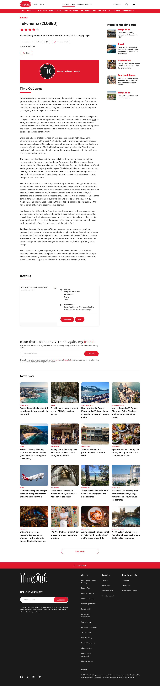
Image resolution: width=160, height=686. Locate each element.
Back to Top (82, 565)
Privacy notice (86, 609)
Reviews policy (86, 638)
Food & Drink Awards (71, 11)
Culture (51, 11)
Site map (84, 670)
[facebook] (21, 677)
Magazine (125, 580)
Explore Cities (68, 5)
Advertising (106, 586)
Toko (94, 120)
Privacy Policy (67, 360)
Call (79, 319)
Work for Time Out (87, 599)
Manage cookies (87, 661)
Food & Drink (42, 11)
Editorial (105, 580)
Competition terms (88, 643)
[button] (54, 287)
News (22, 11)
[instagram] (33, 677)
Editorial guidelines (88, 604)
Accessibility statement (89, 627)
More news (80, 551)
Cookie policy (86, 622)
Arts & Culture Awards (88, 11)
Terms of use (86, 633)
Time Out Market (108, 596)
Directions (67, 319)
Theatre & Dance (128, 11)
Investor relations (87, 593)
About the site (86, 648)
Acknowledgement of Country (89, 582)
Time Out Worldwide (129, 591)
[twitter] (27, 677)
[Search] (126, 4)
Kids (110, 11)
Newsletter (126, 586)
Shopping (117, 11)
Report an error (107, 591)
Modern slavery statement (86, 655)
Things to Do (31, 11)
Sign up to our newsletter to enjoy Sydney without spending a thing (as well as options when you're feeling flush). (59, 347)
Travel (59, 11)
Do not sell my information (86, 616)
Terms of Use (56, 360)
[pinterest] (39, 677)
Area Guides (102, 11)
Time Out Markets (84, 5)
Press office (85, 588)
